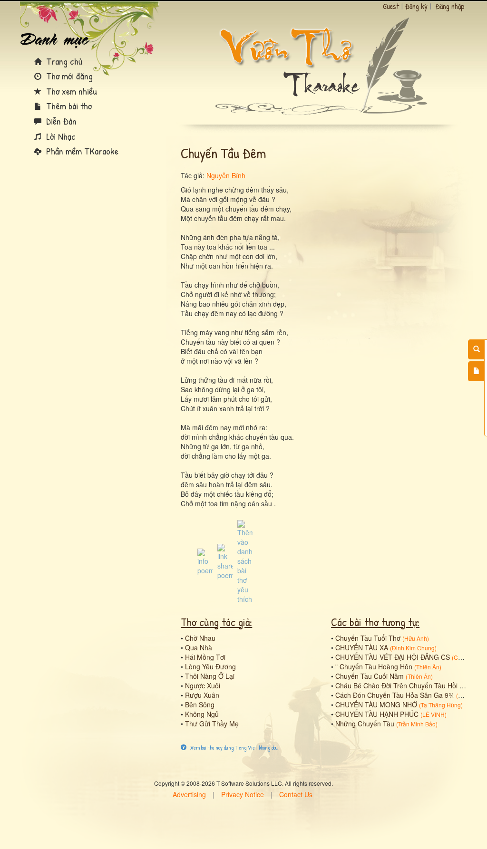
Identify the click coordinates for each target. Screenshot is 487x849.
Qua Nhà (198, 647)
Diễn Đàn (60, 121)
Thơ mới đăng (68, 75)
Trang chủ (63, 61)
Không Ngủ (202, 714)
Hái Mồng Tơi (205, 657)
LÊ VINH (433, 714)
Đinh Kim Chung (413, 648)
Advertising (189, 794)
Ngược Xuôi (202, 685)
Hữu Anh (415, 638)
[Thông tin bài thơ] (205, 561)
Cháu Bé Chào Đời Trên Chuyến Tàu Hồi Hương (407, 685)
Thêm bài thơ (68, 105)
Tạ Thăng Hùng (441, 705)
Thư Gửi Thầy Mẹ (212, 723)
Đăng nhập (450, 6)
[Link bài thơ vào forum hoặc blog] (225, 561)
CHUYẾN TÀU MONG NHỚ (376, 704)
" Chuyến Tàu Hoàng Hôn (373, 666)
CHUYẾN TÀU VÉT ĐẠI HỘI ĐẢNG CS (392, 657)
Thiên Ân (427, 667)
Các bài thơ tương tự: (375, 621)
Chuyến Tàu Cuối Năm (369, 676)
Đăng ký (416, 6)
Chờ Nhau (200, 638)
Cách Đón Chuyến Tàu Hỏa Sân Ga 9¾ (394, 695)
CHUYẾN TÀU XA (361, 647)
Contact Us (295, 794)
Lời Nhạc (60, 136)
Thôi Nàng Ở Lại (209, 676)
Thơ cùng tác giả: (216, 621)
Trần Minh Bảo (417, 724)
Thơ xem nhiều (70, 91)
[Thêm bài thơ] (476, 371)
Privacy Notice (242, 794)
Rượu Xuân (202, 695)
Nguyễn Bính (225, 175)
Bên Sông (199, 704)
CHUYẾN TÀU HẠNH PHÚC (377, 714)
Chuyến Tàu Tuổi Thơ (367, 638)
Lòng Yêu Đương (210, 666)
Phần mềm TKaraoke (81, 151)
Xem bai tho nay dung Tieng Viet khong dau (233, 747)
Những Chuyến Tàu (364, 723)
